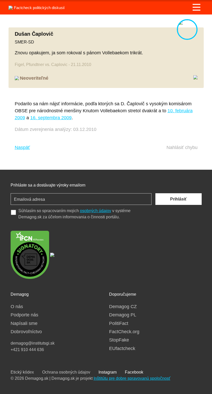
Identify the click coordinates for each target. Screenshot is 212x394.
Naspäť (22, 147)
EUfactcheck (122, 348)
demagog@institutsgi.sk (33, 343)
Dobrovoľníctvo (26, 331)
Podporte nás (24, 314)
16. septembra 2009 (51, 117)
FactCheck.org (124, 331)
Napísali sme (24, 323)
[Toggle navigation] (196, 7)
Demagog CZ (123, 306)
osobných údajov (95, 211)
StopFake (119, 340)
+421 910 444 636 (27, 349)
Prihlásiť (178, 199)
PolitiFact (118, 323)
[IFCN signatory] (30, 254)
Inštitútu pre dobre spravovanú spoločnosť (132, 378)
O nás (17, 306)
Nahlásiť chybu (182, 147)
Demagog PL (122, 314)
